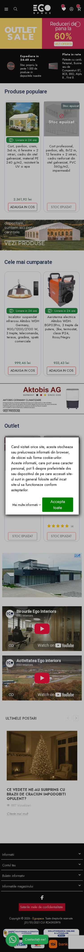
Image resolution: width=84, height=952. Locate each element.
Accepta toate (57, 505)
